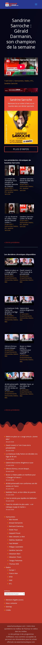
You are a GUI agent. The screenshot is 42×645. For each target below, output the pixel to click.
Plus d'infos (21, 149)
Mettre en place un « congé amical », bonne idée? (11, 272)
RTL (31, 81)
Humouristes (19, 81)
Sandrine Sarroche (10, 83)
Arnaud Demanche (11, 278)
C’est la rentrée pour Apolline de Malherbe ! (21, 498)
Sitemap (9, 607)
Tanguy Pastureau (15, 560)
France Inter (13, 573)
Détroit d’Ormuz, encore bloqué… (11, 347)
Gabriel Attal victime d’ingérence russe (27, 310)
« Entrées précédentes (11, 242)
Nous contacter (11, 603)
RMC (6, 282)
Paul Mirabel (13, 543)
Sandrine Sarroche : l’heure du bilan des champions (27, 181)
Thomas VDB (14, 564)
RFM (10, 577)
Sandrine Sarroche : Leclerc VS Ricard (27, 218)
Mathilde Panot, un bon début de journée (27, 386)
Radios (27, 81)
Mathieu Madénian (16, 540)
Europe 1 (12, 570)
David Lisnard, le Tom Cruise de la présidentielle (26, 272)
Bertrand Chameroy (16, 526)
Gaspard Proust (14, 533)
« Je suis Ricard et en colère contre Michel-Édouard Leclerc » (11, 219)
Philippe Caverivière (16, 547)
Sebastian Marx (14, 554)
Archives (7, 591)
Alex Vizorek (13, 519)
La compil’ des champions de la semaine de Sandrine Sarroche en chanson (11, 182)
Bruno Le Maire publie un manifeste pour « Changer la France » (25, 350)
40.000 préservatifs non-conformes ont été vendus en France (11, 387)
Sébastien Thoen (15, 557)
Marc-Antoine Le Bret (17, 537)
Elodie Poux (13, 530)
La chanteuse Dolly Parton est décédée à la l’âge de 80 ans (12, 311)
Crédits (8, 610)
